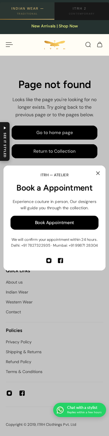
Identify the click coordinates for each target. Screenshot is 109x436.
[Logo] (55, 44)
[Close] (98, 173)
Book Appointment (54, 223)
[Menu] (9, 44)
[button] (5, 141)
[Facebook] (60, 260)
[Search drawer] (88, 44)
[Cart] (100, 44)
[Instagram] (49, 260)
